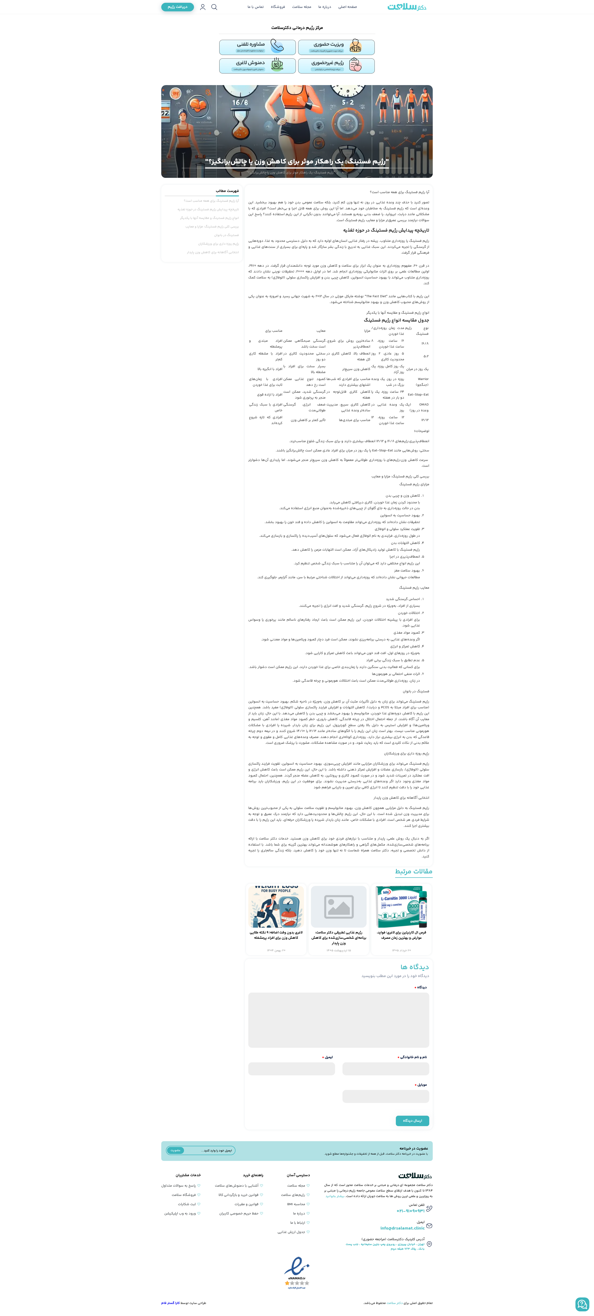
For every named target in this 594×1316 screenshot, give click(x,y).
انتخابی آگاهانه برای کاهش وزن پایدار (213, 252)
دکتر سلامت (395, 1303)
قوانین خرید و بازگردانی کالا (238, 1195)
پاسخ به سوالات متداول (178, 1185)
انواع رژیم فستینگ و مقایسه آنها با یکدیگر (209, 218)
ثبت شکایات (187, 1204)
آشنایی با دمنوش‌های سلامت (236, 1185)
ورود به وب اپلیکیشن (180, 1213)
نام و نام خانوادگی (412, 1057)
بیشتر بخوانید (335, 1196)
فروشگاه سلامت (184, 1195)
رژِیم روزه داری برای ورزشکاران (218, 243)
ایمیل (327, 1057)
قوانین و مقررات (246, 1204)
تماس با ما (256, 7)
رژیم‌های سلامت (293, 1195)
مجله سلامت (301, 7)
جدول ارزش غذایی (291, 1232)
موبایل (421, 1085)
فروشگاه (278, 7)
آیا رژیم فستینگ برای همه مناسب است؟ (211, 201)
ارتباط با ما (297, 1223)
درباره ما (324, 7)
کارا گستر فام (170, 1303)
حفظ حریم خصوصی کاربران (238, 1213)
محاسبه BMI (296, 1204)
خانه (345, 172)
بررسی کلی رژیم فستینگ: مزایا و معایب (212, 226)
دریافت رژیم (177, 7)
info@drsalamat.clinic (402, 1228)
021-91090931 (411, 1211)
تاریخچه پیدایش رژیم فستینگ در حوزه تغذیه (208, 209)
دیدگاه (420, 987)
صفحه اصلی (347, 7)
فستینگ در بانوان (226, 235)
